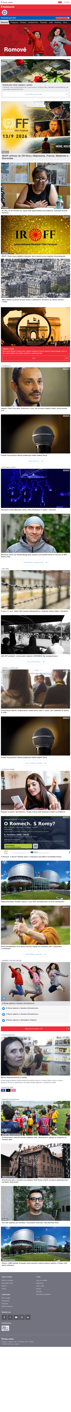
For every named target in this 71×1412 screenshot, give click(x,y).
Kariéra (38, 1289)
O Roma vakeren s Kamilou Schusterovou (18, 1003)
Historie (5, 569)
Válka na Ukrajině (7, 1280)
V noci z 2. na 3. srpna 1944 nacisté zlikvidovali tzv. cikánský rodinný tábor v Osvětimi (34, 611)
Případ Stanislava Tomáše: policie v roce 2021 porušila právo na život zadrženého (32, 902)
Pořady (23, 22)
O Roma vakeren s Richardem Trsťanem (21, 1020)
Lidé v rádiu (40, 1286)
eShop (4, 1289)
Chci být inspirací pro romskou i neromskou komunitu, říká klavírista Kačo (30, 1223)
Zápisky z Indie (8, 349)
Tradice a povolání (10, 668)
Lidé (51, 22)
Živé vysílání (6, 1298)
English (31, 1341)
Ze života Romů (8, 769)
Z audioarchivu (8, 1035)
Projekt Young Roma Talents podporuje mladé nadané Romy (24, 455)
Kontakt (39, 1291)
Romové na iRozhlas (10, 1099)
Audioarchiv (33, 22)
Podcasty (5, 1303)
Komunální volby (7, 1283)
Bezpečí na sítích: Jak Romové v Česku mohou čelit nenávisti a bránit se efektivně (33, 812)
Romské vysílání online (12, 961)
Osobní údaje (12, 1341)
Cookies (4, 1341)
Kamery (58, 22)
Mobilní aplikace (7, 1306)
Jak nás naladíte (41, 1280)
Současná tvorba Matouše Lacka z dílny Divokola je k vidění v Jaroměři (28, 510)
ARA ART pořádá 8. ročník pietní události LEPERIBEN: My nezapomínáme (29, 656)
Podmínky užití (22, 1341)
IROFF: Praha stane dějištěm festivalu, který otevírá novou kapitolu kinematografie (33, 256)
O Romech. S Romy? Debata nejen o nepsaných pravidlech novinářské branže (31, 857)
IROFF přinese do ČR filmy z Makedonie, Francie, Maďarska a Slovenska (35, 157)
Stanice (4, 1286)
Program (14, 22)
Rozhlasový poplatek (43, 1294)
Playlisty (43, 22)
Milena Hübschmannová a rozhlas (14, 1077)
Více (66, 22)
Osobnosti (6, 366)
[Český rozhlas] (7, 2)
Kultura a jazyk (9, 467)
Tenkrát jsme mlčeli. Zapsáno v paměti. (17, 85)
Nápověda (39, 1283)
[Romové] (35, 40)
